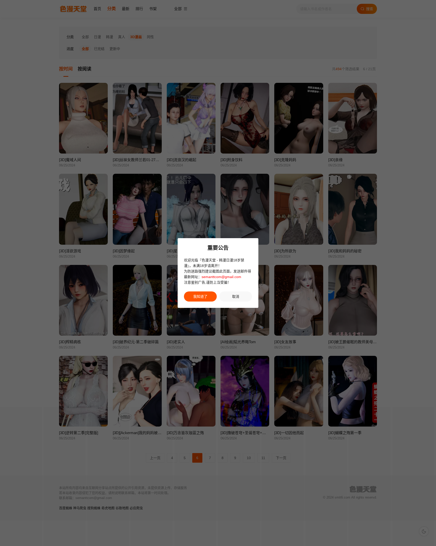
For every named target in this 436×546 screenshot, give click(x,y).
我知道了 (200, 296)
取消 (235, 296)
